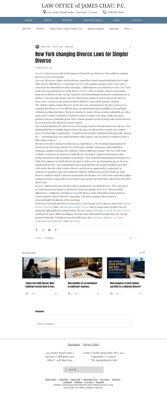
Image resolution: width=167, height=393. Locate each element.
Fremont (100, 382)
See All (142, 252)
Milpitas (78, 382)
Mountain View (90, 379)
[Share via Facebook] (36, 230)
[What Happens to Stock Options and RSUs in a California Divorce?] (126, 267)
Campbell (67, 382)
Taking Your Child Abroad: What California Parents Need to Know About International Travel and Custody (40, 285)
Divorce (40, 28)
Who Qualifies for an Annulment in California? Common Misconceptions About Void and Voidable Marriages (82, 285)
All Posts (26, 28)
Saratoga (116, 379)
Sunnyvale (76, 379)
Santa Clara (50, 379)
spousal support (96, 28)
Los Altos (89, 382)
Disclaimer (74, 344)
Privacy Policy (91, 344)
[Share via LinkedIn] (49, 230)
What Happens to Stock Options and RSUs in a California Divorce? (125, 285)
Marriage (114, 28)
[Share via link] (55, 230)
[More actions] (130, 46)
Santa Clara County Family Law (66, 28)
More (127, 28)
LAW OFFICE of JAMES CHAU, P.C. (83, 6)
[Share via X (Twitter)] (43, 230)
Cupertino (63, 379)
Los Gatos (104, 379)
